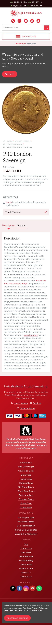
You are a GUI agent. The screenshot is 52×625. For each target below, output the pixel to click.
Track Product (13, 212)
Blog (26, 544)
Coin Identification (26, 525)
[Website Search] (46, 27)
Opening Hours (27, 408)
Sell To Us (26, 552)
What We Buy (26, 556)
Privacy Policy (37, 608)
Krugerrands (26, 478)
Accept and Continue (17, 618)
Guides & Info (26, 568)
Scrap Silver (26, 507)
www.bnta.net (31, 335)
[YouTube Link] (32, 588)
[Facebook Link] (19, 588)
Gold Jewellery (26, 495)
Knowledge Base (26, 521)
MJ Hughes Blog (26, 517)
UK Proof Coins (26, 487)
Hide (11, 74)
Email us (37, 403)
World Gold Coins (26, 491)
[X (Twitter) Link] (13, 588)
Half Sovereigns (26, 466)
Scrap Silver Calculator (26, 533)
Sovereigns (26, 462)
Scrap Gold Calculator (26, 529)
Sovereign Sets (26, 470)
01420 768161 (21, 403)
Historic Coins (26, 483)
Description (8, 225)
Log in (9, 202)
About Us (26, 572)
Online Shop (26, 564)
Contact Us (26, 548)
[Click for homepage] (26, 13)
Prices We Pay (26, 560)
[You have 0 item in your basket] (32, 21)
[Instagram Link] (26, 588)
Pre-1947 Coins (26, 499)
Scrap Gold (26, 503)
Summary (22, 225)
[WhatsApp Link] (39, 588)
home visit (32, 43)
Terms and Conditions (13, 610)
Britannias (26, 474)
